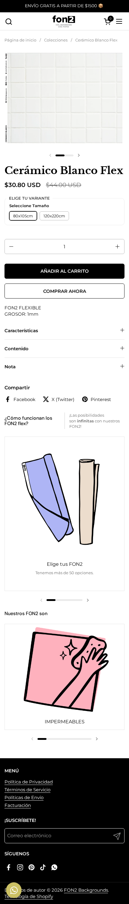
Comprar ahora (64, 291)
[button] (8, 21)
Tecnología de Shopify (28, 896)
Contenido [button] (16, 348)
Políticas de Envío (24, 797)
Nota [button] (10, 366)
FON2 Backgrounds (86, 890)
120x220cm (54, 215)
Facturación (17, 805)
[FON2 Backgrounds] (63, 21)
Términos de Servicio (27, 789)
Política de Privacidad (28, 782)
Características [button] (21, 330)
